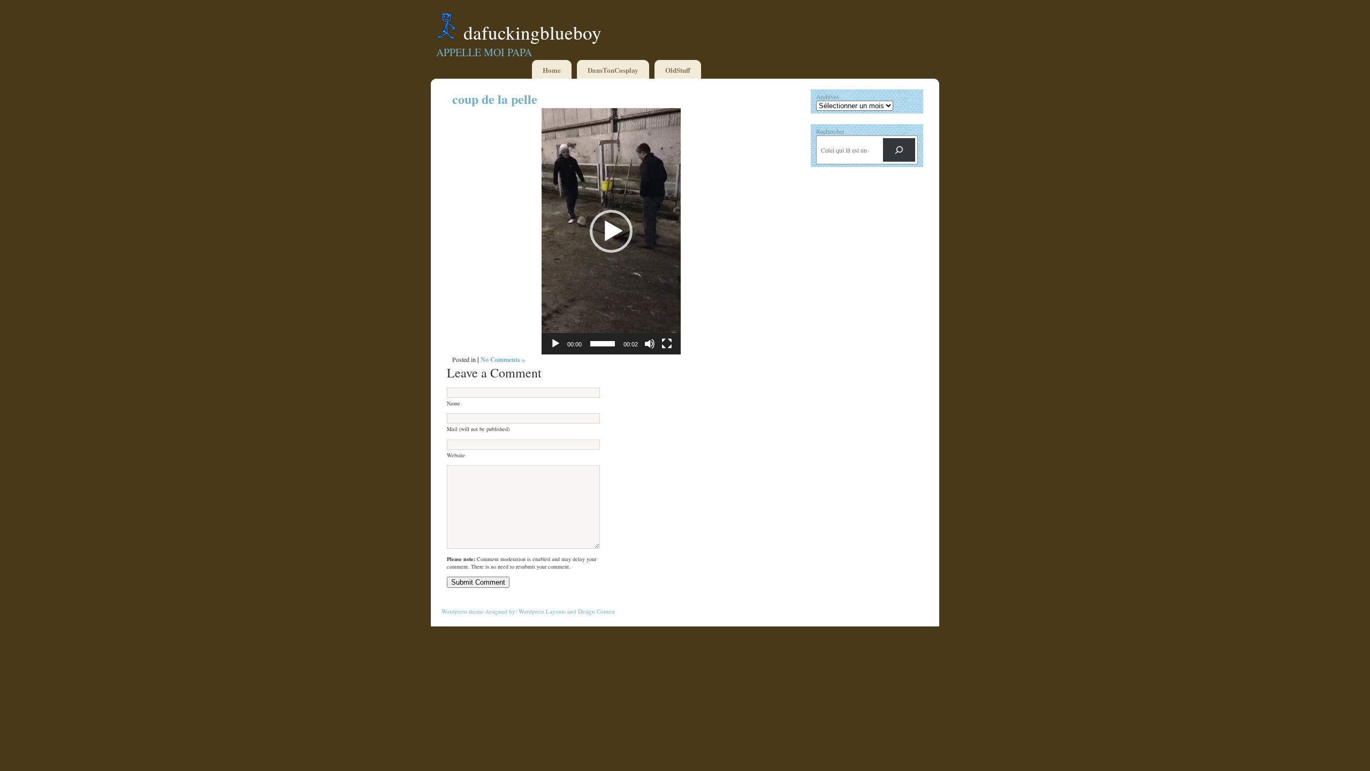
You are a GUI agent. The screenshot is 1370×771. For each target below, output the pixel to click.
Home (552, 70)
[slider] (602, 343)
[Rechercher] (899, 150)
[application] (611, 231)
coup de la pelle (494, 98)
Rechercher (830, 131)
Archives (827, 96)
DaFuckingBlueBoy (532, 32)
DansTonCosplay (613, 70)
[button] (611, 231)
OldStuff (677, 70)
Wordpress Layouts (542, 611)
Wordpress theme (463, 611)
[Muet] (649, 343)
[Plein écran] (666, 343)
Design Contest (596, 611)
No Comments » (503, 359)
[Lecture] (555, 343)
